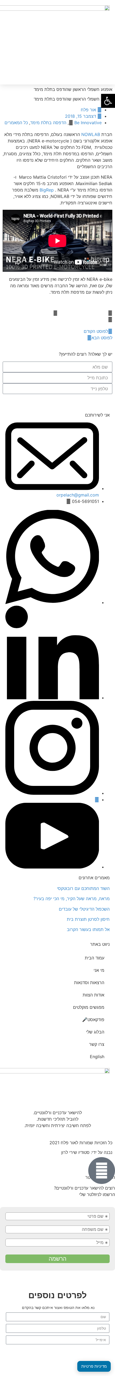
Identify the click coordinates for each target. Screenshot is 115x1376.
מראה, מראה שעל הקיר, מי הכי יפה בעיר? (71, 898)
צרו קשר (96, 1044)
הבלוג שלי (95, 1032)
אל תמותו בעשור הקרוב (88, 929)
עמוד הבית (94, 958)
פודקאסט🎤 (93, 1019)
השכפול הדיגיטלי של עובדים (84, 909)
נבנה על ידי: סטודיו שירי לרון (86, 1152)
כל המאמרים (16, 122)
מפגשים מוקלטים (88, 1007)
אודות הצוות (93, 995)
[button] (7, 42)
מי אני (99, 970)
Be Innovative (88, 122)
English (97, 1056)
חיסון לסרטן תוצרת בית (88, 919)
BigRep (47, 190)
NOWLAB (90, 134)
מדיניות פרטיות (94, 1366)
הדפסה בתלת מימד (48, 122)
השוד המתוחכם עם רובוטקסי (83, 888)
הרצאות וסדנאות (89, 982)
